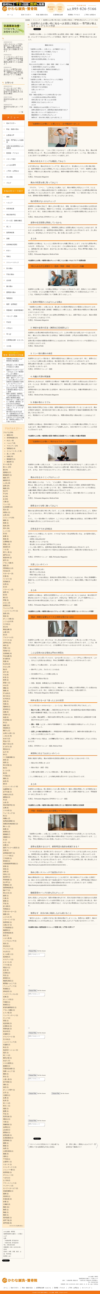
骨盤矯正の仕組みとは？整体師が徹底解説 (15, 360)
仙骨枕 (5, 1127)
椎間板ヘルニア (8, 983)
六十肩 (5, 624)
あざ (4, 752)
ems (4, 685)
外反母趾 (6, 720)
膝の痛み (9, 286)
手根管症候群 (7, 1068)
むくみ (5, 770)
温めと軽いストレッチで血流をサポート (44, 112)
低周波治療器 (7, 821)
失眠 (4, 704)
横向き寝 (6, 1058)
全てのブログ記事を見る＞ (17, 1225)
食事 (4, 536)
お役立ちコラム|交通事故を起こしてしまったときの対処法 (15, 407)
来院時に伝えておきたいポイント (42, 102)
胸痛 (4, 1154)
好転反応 (6, 991)
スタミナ (6, 1164)
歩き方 (5, 738)
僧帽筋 (5, 837)
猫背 (4, 762)
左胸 (4, 808)
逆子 (4, 672)
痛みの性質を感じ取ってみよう (41, 54)
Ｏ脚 (4, 502)
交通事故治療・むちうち (58, 15)
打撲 (4, 576)
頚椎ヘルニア (7, 1071)
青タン (5, 1106)
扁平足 (5, 555)
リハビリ (6, 579)
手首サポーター (8, 911)
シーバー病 (7, 855)
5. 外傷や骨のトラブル (38, 77)
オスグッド (7, 959)
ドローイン (7, 589)
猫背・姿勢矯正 (11, 304)
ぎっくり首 (7, 999)
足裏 (4, 1098)
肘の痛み (9, 268)
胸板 (4, 1212)
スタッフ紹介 (11, 159)
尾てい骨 (6, 552)
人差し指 (6, 1079)
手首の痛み (10, 274)
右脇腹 (5, 1044)
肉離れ (5, 818)
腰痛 (7, 197)
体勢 (4, 871)
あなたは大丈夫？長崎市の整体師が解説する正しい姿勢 (15, 389)
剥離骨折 (6, 1124)
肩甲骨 (5, 643)
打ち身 (5, 693)
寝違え (5, 544)
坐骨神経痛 (10, 208)
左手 (4, 1092)
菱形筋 (5, 978)
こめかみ (6, 736)
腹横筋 (5, 1066)
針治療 (5, 659)
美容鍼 (5, 581)
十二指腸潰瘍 (7, 757)
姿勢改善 (6, 1135)
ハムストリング (8, 1042)
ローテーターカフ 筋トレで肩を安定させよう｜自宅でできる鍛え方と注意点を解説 (13, 90)
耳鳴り (8, 256)
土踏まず (6, 925)
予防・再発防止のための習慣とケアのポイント (44, 107)
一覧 (21, 78)
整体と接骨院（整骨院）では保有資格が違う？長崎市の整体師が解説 (15, 395)
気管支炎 (6, 1116)
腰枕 (4, 778)
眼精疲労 (10, 459)
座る (4, 1076)
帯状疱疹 (6, 879)
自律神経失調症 (11, 244)
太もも (5, 667)
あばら (5, 1060)
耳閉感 (5, 909)
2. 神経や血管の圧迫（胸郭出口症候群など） (46, 69)
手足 (4, 1114)
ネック (5, 1018)
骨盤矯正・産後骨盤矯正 (15, 310)
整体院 (5, 1004)
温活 (4, 1087)
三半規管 (6, 858)
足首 (4, 970)
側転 (4, 1084)
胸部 (4, 1215)
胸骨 (4, 1209)
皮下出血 (6, 792)
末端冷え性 (7, 794)
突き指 (5, 946)
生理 (4, 584)
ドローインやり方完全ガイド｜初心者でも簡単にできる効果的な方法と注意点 (44, 1145)
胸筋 (4, 1207)
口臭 (4, 898)
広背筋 (5, 973)
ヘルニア (9, 203)
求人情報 (9, 177)
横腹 (4, 1146)
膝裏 (4, 1111)
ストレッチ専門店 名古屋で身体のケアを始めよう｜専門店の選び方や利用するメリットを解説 (13, 72)
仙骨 (4, 1148)
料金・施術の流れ (42, 15)
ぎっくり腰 (7, 619)
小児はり (9, 328)
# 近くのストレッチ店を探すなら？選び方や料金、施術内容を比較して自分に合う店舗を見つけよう (13, 47)
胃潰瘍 (5, 989)
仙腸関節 (6, 789)
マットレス (7, 949)
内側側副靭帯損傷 (9, 863)
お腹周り (6, 1162)
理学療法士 (7, 568)
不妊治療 (6, 656)
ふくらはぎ (7, 621)
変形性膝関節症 (8, 1007)
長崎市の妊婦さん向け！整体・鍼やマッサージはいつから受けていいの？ (15, 378)
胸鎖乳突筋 (7, 981)
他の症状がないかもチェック (40, 56)
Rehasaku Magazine (41, 177)
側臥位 (5, 1119)
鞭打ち (5, 730)
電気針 (5, 651)
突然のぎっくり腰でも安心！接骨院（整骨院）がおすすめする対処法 (15, 401)
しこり (5, 531)
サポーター (7, 573)
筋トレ (5, 467)
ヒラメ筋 (6, 1013)
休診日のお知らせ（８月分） (13, 100)
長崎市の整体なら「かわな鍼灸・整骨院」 (50, 1292)
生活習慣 (6, 507)
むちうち (6, 962)
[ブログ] (13, 430)
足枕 (4, 850)
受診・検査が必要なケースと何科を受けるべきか (45, 94)
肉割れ (5, 512)
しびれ (5, 483)
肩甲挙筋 (6, 1223)
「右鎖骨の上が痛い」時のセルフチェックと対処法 (46, 79)
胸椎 (4, 690)
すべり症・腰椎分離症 (14, 220)
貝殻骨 (5, 1196)
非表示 (51, 45)
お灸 (4, 802)
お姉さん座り (7, 733)
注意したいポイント (38, 89)
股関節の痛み (11, 292)
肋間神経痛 (10, 232)
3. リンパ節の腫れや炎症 (39, 72)
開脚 (4, 1194)
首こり (5, 1103)
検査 (4, 523)
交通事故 (6, 541)
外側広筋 (6, 1199)
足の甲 (5, 882)
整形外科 (6, 557)
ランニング (7, 608)
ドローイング (7, 919)
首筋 (4, 701)
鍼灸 (4, 478)
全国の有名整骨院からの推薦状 (15, 147)
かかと (5, 603)
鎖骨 (4, 592)
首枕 (4, 869)
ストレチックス (8, 1167)
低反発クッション (9, 1050)
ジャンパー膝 (7, 1170)
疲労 (4, 560)
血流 (4, 781)
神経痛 (5, 728)
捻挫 (4, 717)
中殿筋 (5, 1002)
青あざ (5, 741)
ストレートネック (12, 262)
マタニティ (11, 446)
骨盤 (4, 661)
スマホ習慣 (7, 1063)
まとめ (33, 62)
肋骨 (4, 613)
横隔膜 (5, 834)
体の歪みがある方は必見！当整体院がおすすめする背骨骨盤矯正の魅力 (15, 413)
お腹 (4, 632)
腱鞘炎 (5, 797)
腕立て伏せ (7, 744)
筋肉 (4, 525)
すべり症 (6, 464)
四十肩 (5, 696)
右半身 (5, 698)
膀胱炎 (5, 1132)
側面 (4, 1108)
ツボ (4, 549)
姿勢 (4, 486)
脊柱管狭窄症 (11, 214)
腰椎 (4, 1143)
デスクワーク (7, 1037)
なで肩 (5, 1180)
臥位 (4, 1047)
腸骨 (4, 895)
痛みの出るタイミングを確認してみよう (44, 51)
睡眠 (4, 488)
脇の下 (5, 890)
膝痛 (4, 901)
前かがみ (6, 893)
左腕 (4, 845)
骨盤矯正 (6, 885)
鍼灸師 (9, 462)
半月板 (5, 776)
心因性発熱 (7, 1151)
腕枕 (4, 1074)
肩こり (8, 226)
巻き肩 (5, 1031)
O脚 (4, 1156)
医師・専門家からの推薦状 (15, 141)
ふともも (6, 917)
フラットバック (8, 1183)
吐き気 (5, 664)
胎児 (4, 935)
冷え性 (5, 951)
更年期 (5, 709)
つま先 (5, 1178)
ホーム (10, 15)
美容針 (5, 714)
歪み (4, 509)
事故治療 (6, 629)
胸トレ (5, 826)
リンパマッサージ (9, 1015)
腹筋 (4, 565)
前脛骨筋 (6, 1172)
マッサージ (7, 1186)
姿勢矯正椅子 (7, 853)
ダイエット (7, 1175)
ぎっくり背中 (7, 1090)
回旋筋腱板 (7, 1191)
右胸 (4, 997)
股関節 (5, 472)
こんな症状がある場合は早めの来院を (43, 97)
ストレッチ (36, 20)
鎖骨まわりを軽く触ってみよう (41, 84)
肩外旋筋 (6, 1217)
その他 (8, 346)
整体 (4, 539)
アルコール (7, 637)
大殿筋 (5, 1095)
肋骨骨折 (6, 922)
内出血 (5, 571)
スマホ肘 (6, 810)
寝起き (5, 967)
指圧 (4, 1052)
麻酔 (4, 520)
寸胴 (4, 1122)
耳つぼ (8, 334)
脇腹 (4, 725)
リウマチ (6, 640)
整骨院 (5, 832)
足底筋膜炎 (7, 1138)
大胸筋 (5, 1204)
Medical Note (39, 217)
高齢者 (5, 706)
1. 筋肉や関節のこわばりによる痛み (43, 67)
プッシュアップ (8, 986)
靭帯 (4, 680)
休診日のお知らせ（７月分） (13, 107)
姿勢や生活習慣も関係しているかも (43, 59)
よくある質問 (11, 165)
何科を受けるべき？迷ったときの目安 (43, 100)
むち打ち (6, 746)
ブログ (8, 183)
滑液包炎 (6, 1028)
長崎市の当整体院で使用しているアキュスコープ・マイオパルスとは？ (15, 383)
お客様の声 (10, 135)
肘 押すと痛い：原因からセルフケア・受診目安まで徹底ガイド (81, 1145)
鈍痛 (4, 829)
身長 (4, 760)
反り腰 (5, 906)
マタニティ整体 (11, 316)
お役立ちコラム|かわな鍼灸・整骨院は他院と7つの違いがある (15, 419)
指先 (4, 943)
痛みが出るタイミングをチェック (42, 82)
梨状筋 (5, 861)
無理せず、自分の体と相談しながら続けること (46, 117)
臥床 (4, 1100)
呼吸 (4, 600)
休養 (4, 1201)
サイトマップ (86, 1288)
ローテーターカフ (9, 1188)
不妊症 (8, 322)
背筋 (4, 1020)
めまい (8, 250)
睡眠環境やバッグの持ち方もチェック (43, 115)
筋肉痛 (5, 957)
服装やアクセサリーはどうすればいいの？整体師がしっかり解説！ (15, 372)
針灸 (4, 677)
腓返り (5, 683)
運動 (4, 688)
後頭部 (5, 547)
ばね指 (8, 280)
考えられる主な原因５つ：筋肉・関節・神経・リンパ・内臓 (49, 64)
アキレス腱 (7, 563)
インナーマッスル (9, 994)
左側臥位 (6, 1026)
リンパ (5, 504)
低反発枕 (6, 1023)
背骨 (4, 866)
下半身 (5, 1159)
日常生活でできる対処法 (39, 87)
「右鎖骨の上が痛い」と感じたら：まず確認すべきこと (47, 49)
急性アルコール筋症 (10, 847)
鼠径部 (5, 877)
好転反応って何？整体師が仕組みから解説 (15, 366)
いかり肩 (6, 938)
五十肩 (5, 1039)
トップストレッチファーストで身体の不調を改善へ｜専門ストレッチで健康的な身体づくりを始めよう (13, 60)
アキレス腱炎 (7, 1010)
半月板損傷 (7, 927)
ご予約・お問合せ (90, 15)
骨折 (4, 616)
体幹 (4, 645)
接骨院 (5, 605)
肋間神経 (6, 1140)
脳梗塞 (5, 930)
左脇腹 (5, 1034)
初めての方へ (26, 15)
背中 (4, 528)
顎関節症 (9, 298)
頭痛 (7, 238)
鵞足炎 (5, 749)
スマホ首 (6, 965)
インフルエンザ (8, 941)
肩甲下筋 (6, 1220)
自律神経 (6, 653)
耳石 (4, 975)
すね (4, 674)
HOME (27, 20)
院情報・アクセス (74, 15)
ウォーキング (7, 813)
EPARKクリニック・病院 (53, 217)
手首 (4, 903)
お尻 (4, 515)
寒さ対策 (6, 765)
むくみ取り (7, 954)
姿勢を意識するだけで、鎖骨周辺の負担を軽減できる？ (49, 110)
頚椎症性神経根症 (9, 824)
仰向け (5, 874)
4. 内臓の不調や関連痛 (38, 74)
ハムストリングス (9, 611)
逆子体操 (6, 1082)
